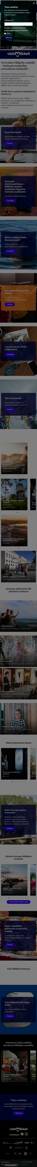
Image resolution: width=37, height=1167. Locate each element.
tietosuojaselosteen (11, 30)
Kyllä (8, 33)
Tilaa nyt (9, 37)
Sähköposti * (9, 20)
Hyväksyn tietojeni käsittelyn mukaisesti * (16, 29)
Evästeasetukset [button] (11, 1165)
